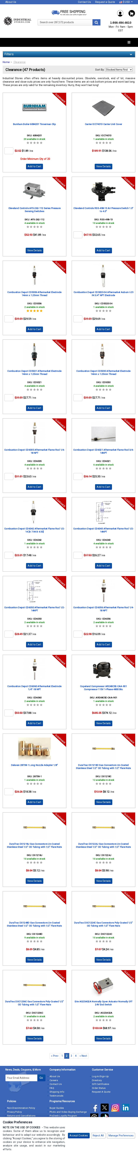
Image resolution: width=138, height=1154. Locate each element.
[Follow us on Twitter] (106, 1108)
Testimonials (56, 1095)
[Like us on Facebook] (95, 1108)
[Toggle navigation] (129, 42)
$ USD (126, 2)
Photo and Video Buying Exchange (68, 1112)
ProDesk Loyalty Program (63, 1115)
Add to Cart (34, 166)
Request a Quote (105, 2)
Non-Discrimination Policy (21, 1108)
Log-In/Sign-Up (100, 1076)
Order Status (99, 1088)
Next (83, 1055)
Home (6, 62)
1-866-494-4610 (120, 22)
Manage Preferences (121, 1135)
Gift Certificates (100, 1084)
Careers (54, 1080)
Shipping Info (57, 1091)
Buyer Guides (57, 1108)
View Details (103, 166)
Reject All (98, 1135)
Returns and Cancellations (21, 1115)
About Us (10, 2)
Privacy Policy (14, 1112)
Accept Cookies (79, 1135)
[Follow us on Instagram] (116, 1108)
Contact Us (84, 2)
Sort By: (99, 69)
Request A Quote (101, 1091)
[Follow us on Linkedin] (127, 1108)
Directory (97, 1080)
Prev (54, 1055)
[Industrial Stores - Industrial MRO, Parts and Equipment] (17, 20)
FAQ (52, 1088)
